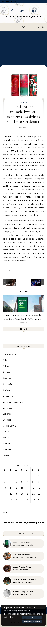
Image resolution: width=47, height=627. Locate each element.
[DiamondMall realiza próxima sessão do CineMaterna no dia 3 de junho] (38, 282)
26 (17, 499)
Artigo (6, 366)
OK (32, 618)
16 (39, 488)
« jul (5, 512)
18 (11, 494)
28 (28, 499)
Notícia (23, 102)
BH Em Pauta (23, 11)
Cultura (6, 390)
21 (28, 494)
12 (16, 488)
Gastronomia (9, 426)
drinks (8, 270)
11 (11, 488)
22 (33, 494)
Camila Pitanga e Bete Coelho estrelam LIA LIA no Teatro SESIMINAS (24, 593)
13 (22, 488)
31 (5, 505)
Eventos (7, 420)
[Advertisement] (23, 46)
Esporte (7, 414)
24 (5, 499)
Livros (6, 432)
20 (22, 494)
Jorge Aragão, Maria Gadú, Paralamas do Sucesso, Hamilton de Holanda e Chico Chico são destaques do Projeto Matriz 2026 (23, 568)
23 (39, 494)
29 (33, 499)
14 (28, 488)
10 (5, 488)
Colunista (7, 384)
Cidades (7, 378)
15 (33, 488)
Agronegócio (9, 354)
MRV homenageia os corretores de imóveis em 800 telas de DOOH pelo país (23, 543)
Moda (6, 438)
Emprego (7, 408)
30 (39, 499)
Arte (5, 360)
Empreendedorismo (13, 402)
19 (17, 494)
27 (22, 499)
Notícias (7, 449)
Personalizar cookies (32, 621)
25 (11, 499)
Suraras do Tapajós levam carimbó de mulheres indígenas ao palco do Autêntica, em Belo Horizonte (24, 580)
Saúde (6, 455)
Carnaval (7, 372)
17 (5, 494)
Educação (8, 396)
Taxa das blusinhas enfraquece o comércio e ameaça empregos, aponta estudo (24, 556)
